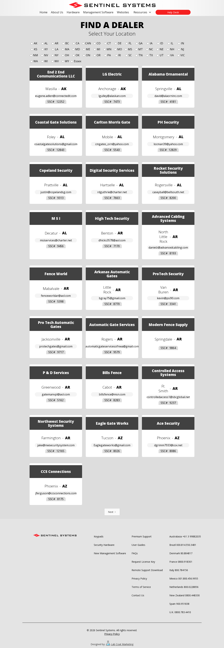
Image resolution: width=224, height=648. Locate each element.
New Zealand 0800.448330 (184, 595)
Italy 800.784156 (178, 570)
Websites (123, 12)
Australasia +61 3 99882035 (185, 536)
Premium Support (142, 536)
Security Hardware (104, 545)
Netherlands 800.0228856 (183, 587)
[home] (112, 5)
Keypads (98, 536)
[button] (142, 12)
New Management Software (110, 553)
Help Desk (173, 12)
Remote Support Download (147, 570)
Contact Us (138, 595)
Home (43, 12)
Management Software (98, 12)
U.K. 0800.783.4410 (180, 612)
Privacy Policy (139, 578)
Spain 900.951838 (179, 603)
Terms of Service (141, 587)
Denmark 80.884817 (180, 553)
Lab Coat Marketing (122, 644)
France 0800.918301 (180, 561)
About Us (57, 12)
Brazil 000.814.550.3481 (182, 545)
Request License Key (143, 561)
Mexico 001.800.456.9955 (183, 578)
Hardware (73, 12)
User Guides (138, 545)
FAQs (135, 553)
